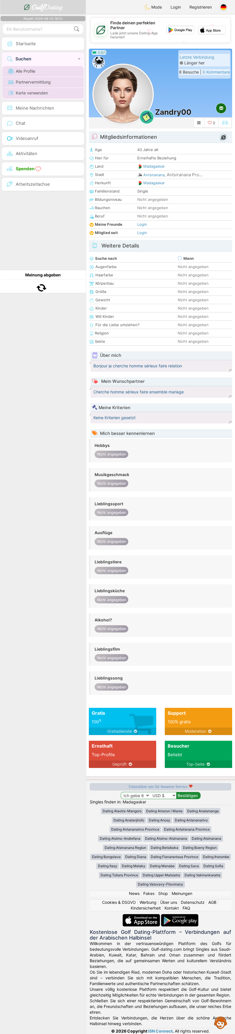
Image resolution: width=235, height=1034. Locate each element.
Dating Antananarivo (191, 820)
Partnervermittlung (33, 82)
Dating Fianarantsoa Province (174, 857)
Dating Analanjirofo (128, 820)
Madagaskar (154, 166)
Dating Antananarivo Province (135, 829)
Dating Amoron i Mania (164, 811)
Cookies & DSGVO (119, 902)
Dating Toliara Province (119, 875)
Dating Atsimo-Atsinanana (166, 838)
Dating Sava (189, 866)
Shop (163, 893)
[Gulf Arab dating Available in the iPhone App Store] (142, 916)
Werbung (148, 902)
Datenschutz (193, 902)
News (134, 893)
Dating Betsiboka (164, 847)
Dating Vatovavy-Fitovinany (160, 884)
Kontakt (171, 908)
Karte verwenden (32, 92)
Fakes (148, 893)
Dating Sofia (213, 866)
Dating (47, 7)
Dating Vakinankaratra (202, 875)
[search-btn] (76, 29)
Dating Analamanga (203, 811)
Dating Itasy (107, 866)
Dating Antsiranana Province (187, 829)
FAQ (186, 908)
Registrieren (200, 7)
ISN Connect (160, 1031)
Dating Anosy (159, 820)
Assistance (220, 1022)
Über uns (168, 902)
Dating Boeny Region (200, 847)
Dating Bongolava (106, 857)
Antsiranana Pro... (185, 174)
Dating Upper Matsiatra (161, 875)
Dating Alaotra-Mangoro (122, 811)
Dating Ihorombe (216, 857)
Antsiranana (153, 175)
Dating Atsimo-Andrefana (120, 838)
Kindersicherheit (146, 908)
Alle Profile (25, 71)
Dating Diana (135, 857)
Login (176, 7)
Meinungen (182, 893)
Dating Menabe (162, 866)
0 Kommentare (216, 72)
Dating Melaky (133, 866)
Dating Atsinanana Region (125, 847)
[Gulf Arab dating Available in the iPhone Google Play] (179, 916)
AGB (212, 902)
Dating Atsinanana (206, 838)
